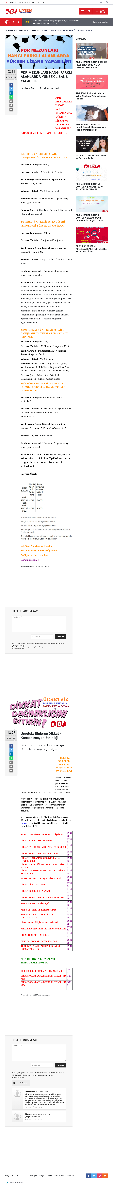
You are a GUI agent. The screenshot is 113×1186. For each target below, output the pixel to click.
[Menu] (83, 11)
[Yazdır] (11, 105)
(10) (35, 1107)
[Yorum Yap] (11, 109)
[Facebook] (11, 85)
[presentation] (13, 22)
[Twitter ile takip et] (94, 1175)
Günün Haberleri (24, 2)
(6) (35, 1120)
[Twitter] (11, 89)
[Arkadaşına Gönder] (11, 101)
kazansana (25, 823)
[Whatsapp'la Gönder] (11, 97)
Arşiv (34, 2)
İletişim (49, 1176)
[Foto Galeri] (106, 2)
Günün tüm (100, 22)
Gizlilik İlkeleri (59, 1176)
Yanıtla (29, 1107)
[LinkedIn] (11, 93)
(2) (41, 1107)
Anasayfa (33, 1176)
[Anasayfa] (6, 2)
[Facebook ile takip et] (88, 1175)
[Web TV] (101, 2)
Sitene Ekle (41, 2)
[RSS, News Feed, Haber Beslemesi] (105, 1175)
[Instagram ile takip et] (99, 1175)
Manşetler (13, 2)
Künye (42, 1176)
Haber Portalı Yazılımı (16, 1183)
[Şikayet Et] (63, 1107)
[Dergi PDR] (19, 11)
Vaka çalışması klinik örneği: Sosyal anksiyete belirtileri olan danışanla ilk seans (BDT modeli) (56, 22)
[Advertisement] (37, 109)
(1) (41, 1120)
